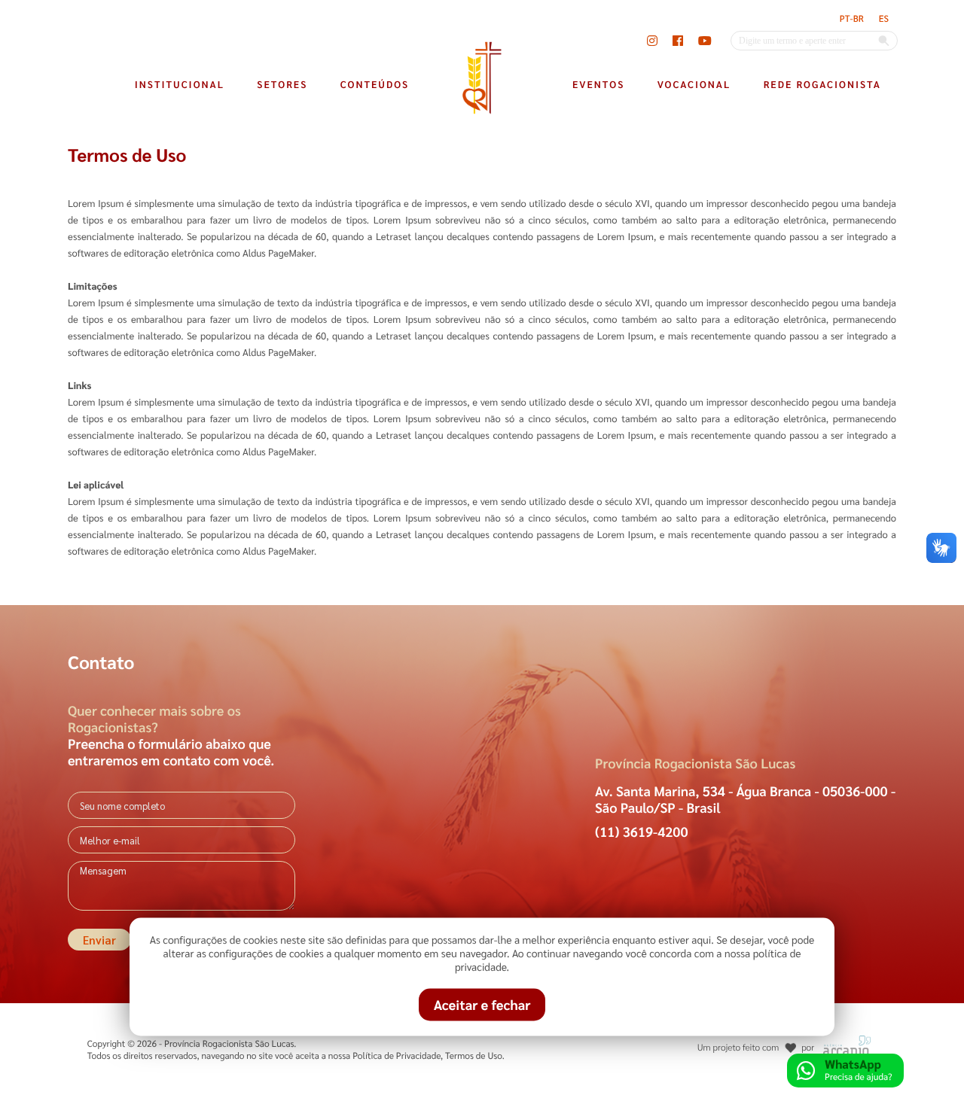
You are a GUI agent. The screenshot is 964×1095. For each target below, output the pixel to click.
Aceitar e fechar (482, 1005)
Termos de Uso (473, 1055)
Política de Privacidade (396, 1055)
